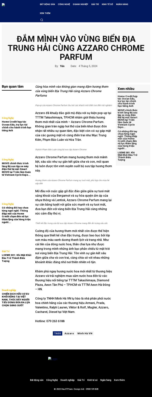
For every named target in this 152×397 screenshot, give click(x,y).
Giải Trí (5, 251)
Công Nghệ (8, 118)
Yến (62, 66)
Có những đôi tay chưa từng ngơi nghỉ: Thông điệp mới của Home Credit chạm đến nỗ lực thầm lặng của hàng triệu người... (16, 215)
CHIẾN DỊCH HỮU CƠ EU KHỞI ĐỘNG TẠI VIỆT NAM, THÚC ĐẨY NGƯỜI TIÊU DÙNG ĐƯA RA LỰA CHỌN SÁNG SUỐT (16, 299)
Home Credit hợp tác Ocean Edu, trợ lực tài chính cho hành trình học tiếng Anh (16, 126)
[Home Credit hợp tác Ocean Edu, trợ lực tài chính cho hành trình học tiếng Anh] (17, 104)
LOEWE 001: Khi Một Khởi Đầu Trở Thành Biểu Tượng (16, 258)
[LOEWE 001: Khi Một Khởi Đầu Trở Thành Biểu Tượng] (17, 237)
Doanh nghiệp (9, 290)
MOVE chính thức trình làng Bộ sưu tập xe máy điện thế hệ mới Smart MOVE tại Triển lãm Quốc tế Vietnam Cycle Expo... (16, 169)
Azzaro (69, 333)
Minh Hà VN (84, 333)
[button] (41, 19)
